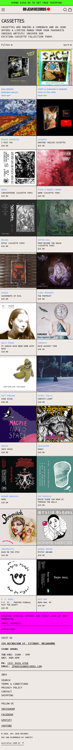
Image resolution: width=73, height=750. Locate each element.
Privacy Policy (11, 687)
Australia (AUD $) (11, 743)
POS (3, 737)
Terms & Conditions (14, 684)
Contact (6, 691)
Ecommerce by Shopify (21, 737)
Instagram (8, 708)
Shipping (7, 695)
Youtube (6, 725)
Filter (5, 44)
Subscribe (8, 629)
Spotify (6, 720)
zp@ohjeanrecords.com (27, 666)
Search (5, 680)
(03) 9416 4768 (17, 663)
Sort (66, 44)
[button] (65, 10)
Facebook (7, 714)
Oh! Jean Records (19, 733)
